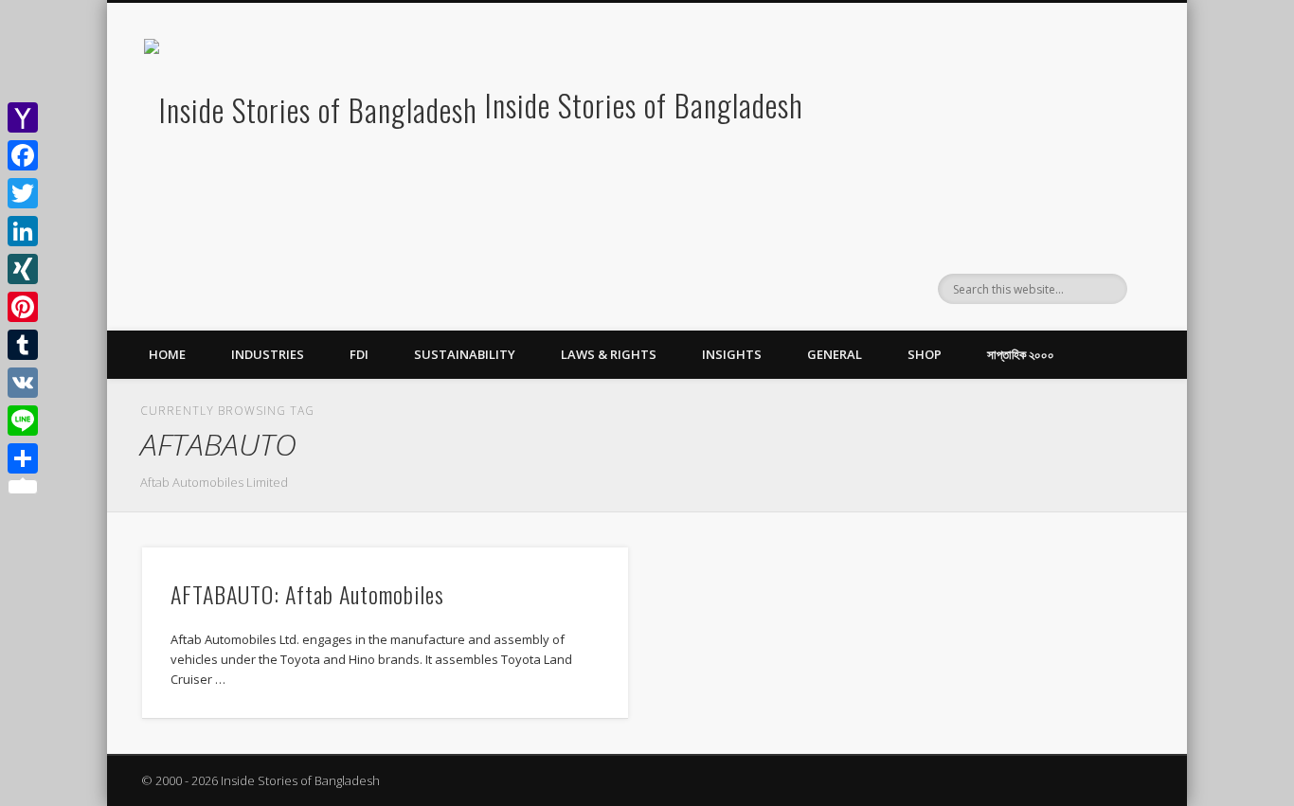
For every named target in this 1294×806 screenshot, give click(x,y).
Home (167, 354)
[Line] (23, 420)
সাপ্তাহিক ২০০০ (1020, 354)
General (834, 354)
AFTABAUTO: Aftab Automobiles (307, 594)
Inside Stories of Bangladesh (644, 104)
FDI (359, 354)
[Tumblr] (23, 345)
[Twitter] (23, 193)
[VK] (23, 383)
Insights (732, 354)
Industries (267, 354)
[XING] (23, 269)
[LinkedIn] (23, 231)
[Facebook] (23, 155)
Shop (925, 354)
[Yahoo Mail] (23, 117)
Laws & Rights (608, 354)
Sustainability (464, 354)
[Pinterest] (23, 307)
